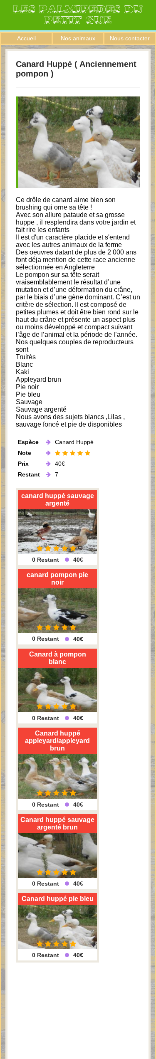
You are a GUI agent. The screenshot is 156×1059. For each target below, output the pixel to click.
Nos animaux (78, 38)
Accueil (26, 38)
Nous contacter (130, 38)
